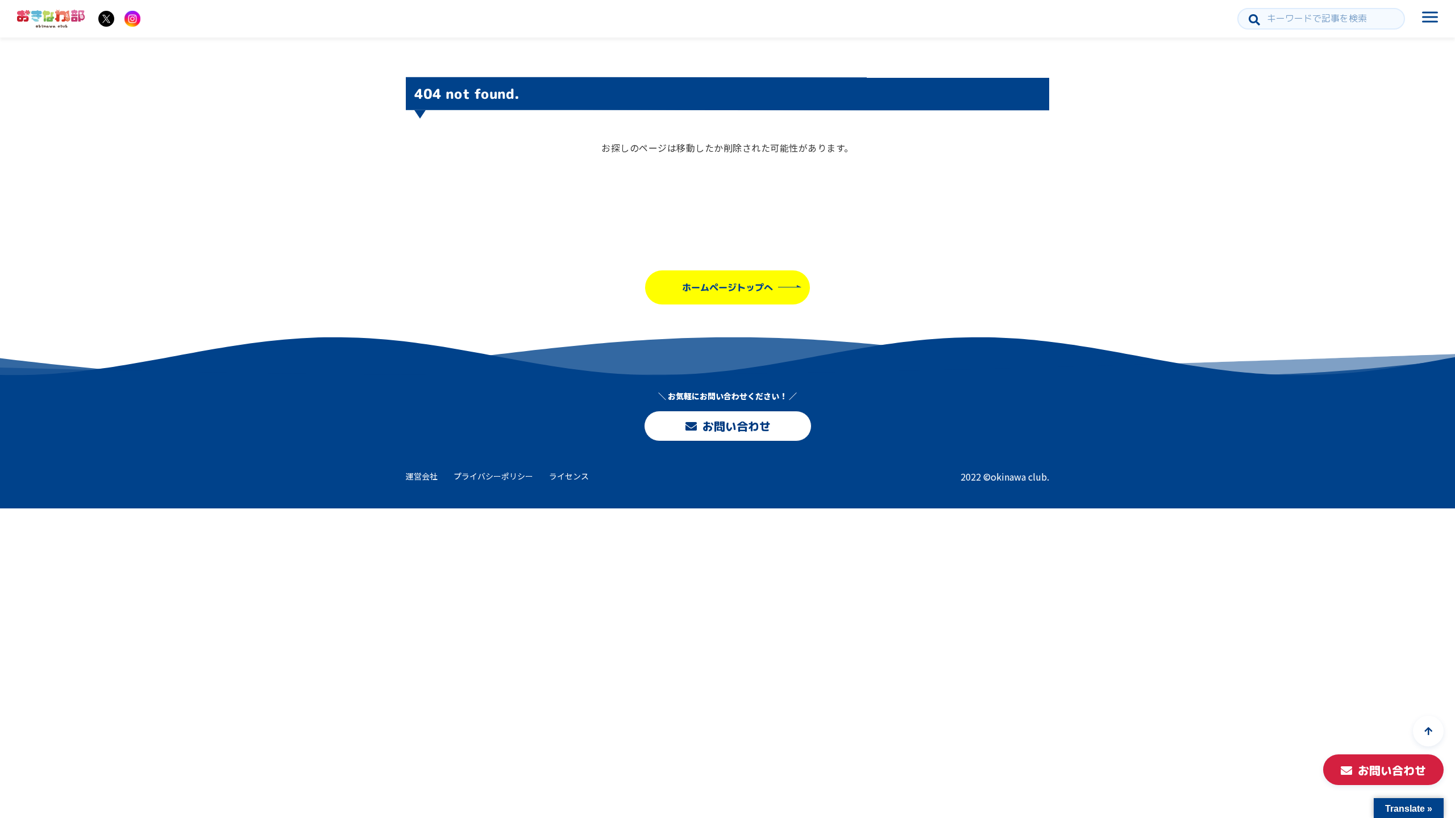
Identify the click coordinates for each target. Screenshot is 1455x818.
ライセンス (569, 476)
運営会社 (422, 476)
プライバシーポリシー (493, 476)
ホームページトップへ (727, 287)
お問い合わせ (736, 426)
